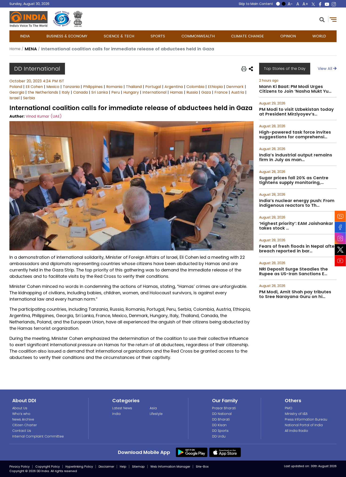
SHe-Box (202, 467)
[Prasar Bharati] (61, 19)
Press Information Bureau (306, 419)
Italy (66, 92)
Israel (14, 98)
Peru (115, 92)
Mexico (52, 86)
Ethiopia (215, 86)
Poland (15, 86)
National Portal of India (304, 425)
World (319, 36)
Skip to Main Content (256, 3)
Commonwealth (198, 36)
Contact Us (21, 430)
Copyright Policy (47, 467)
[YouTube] (340, 260)
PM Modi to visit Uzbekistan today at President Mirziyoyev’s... (296, 111)
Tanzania (71, 86)
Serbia (29, 98)
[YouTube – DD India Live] (327, 4)
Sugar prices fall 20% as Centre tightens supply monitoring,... (293, 180)
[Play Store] (191, 452)
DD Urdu (218, 436)
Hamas (176, 92)
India (25, 36)
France (221, 92)
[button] (322, 19)
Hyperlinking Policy (79, 467)
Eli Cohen (34, 86)
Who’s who (21, 413)
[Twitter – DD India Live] (313, 4)
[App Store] (225, 452)
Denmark (235, 86)
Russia (192, 92)
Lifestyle (156, 413)
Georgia (16, 92)
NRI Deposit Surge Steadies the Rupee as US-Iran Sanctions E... (293, 271)
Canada (80, 92)
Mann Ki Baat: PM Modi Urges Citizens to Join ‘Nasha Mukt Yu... (295, 89)
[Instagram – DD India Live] (334, 4)
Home (14, 49)
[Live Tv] (340, 216)
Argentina (174, 86)
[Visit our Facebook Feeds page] (340, 227)
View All (325, 68)
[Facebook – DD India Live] (320, 4)
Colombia (195, 86)
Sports (158, 36)
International (154, 92)
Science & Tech (119, 36)
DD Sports (220, 430)
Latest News (122, 408)
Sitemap (138, 467)
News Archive (23, 419)
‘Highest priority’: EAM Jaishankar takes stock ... (296, 226)
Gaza (206, 92)
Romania (114, 86)
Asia (153, 408)
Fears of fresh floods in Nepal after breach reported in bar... (297, 248)
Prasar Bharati (224, 408)
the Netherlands (43, 92)
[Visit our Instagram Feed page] (340, 238)
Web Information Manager (170, 467)
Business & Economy (66, 36)
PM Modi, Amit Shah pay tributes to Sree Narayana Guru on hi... (295, 294)
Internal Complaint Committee (38, 436)
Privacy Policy (19, 467)
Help (123, 467)
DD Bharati (221, 419)
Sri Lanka (99, 92)
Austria (237, 92)
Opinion (288, 36)
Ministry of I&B (296, 413)
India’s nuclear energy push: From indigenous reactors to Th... (296, 203)
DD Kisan (219, 425)
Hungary (131, 92)
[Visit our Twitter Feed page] (340, 249)
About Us (19, 408)
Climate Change (247, 36)
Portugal (153, 86)
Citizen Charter (24, 425)
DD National (222, 413)
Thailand (134, 86)
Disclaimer (106, 467)
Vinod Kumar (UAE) (44, 116)
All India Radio (296, 430)
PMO (288, 408)
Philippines (93, 86)
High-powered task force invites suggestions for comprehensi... (295, 134)
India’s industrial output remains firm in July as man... (295, 157)
